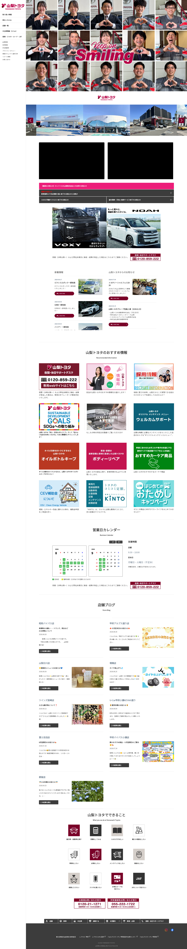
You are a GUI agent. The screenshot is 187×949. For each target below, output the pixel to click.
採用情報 (5, 45)
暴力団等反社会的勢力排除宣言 (66, 937)
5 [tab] (113, 245)
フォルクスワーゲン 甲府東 (148, 937)
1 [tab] (100, 245)
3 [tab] (106, 245)
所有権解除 (5, 48)
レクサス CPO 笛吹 (98, 937)
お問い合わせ (6, 59)
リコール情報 (6, 56)
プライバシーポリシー (8, 50)
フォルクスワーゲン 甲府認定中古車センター (122, 937)
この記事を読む (45, 651)
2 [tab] (103, 245)
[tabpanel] (106, 228)
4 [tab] (109, 245)
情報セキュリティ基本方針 (10, 53)
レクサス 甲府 (84, 937)
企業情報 (5, 42)
